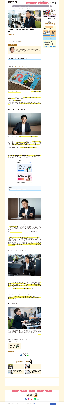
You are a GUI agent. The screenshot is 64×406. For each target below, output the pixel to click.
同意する (53, 403)
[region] (32, 404)
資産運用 (23, 390)
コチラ (21, 41)
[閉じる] (62, 404)
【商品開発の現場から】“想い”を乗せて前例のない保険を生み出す (23, 29)
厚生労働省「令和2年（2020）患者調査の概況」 (18, 189)
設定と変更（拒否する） (45, 403)
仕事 (40, 390)
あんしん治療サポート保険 (19, 66)
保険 (32, 390)
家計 (15, 390)
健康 (48, 390)
